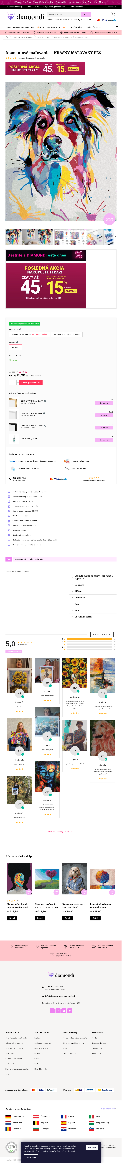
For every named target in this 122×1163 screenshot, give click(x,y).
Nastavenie (30, 1157)
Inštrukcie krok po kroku (14, 1043)
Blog (36, 7)
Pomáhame (96, 1053)
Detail (11, 918)
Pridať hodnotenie (13, 652)
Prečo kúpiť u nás (11, 1064)
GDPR (36, 1059)
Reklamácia (38, 1053)
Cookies (36, 1064)
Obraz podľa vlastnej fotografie (74, 1038)
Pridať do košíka (30, 382)
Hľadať (85, 14)
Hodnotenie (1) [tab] (19, 559)
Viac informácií (67, 1151)
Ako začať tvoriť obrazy (13, 7)
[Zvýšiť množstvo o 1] (17, 381)
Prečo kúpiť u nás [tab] (35, 559)
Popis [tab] (8, 559)
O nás (28, 7)
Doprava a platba (40, 1048)
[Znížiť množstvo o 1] (17, 383)
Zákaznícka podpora (48, 1003)
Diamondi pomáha (75, 7)
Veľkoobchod (96, 1048)
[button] (101, 634)
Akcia (65, 1048)
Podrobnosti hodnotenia (34, 58)
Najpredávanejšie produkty (73, 1043)
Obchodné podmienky (42, 1043)
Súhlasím (91, 1147)
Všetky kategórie (69, 1053)
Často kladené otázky (13, 1059)
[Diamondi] (60, 974)
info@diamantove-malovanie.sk (59, 996)
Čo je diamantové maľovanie (15, 1038)
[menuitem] (19, 27)
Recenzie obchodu (98, 1043)
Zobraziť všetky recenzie (59, 831)
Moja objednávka (40, 1069)
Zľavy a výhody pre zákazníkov (53, 7)
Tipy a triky (9, 1053)
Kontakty (37, 1038)
